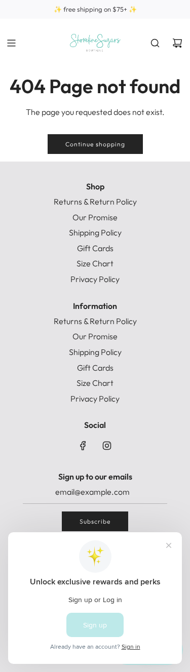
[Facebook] (83, 445)
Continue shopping (95, 144)
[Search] (155, 43)
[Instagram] (107, 445)
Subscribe (95, 521)
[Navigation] (11, 43)
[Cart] (177, 43)
